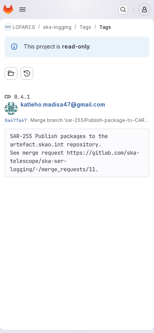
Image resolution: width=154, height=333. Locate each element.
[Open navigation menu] (22, 9)
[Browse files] (11, 73)
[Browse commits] (27, 73)
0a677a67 (16, 120)
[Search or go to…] (123, 9)
